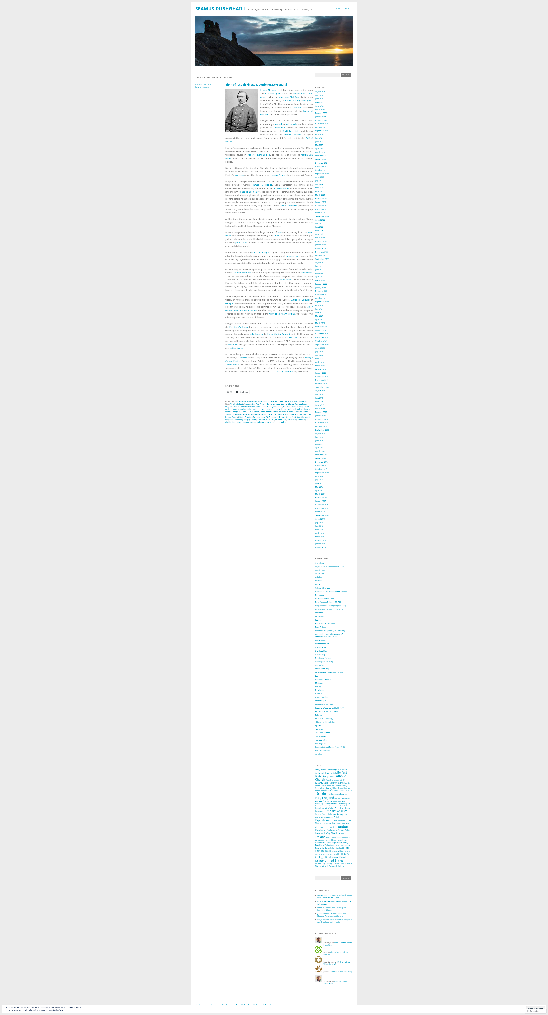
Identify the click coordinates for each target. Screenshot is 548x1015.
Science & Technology (324, 719)
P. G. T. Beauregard (260, 252)
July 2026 (319, 95)
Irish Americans (331, 806)
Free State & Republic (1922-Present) (330, 631)
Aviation (318, 577)
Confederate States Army (293, 407)
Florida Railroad (292, 134)
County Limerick (344, 788)
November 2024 (321, 166)
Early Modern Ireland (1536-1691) (329, 609)
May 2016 (319, 530)
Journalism (319, 665)
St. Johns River (283, 279)
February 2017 (321, 497)
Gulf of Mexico (253, 412)
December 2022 (321, 248)
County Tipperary (332, 790)
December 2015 (321, 547)
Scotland (339, 848)
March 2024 (320, 195)
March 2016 (320, 537)
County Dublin (328, 785)
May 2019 (319, 401)
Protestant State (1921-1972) (327, 711)
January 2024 (320, 202)
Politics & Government (324, 704)
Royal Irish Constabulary (340, 845)
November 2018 (321, 423)
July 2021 (319, 309)
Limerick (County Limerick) (325, 827)
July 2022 (319, 266)
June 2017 (319, 483)
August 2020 (320, 348)
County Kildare (331, 788)
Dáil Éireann (334, 794)
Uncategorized (321, 743)
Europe (337, 798)
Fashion (318, 620)
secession (239, 175)
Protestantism (339, 840)
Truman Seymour (242, 272)
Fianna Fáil (345, 798)
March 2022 (320, 280)
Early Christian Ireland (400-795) (328, 602)
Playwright (335, 837)
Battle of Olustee (287, 404)
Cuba (276, 235)
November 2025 (321, 124)
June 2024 (319, 184)
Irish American (240, 401)
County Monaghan (238, 409)
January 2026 (320, 117)
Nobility (318, 694)
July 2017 (319, 480)
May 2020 (319, 359)
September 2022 (322, 259)
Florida (297, 107)
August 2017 (320, 476)
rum (279, 232)
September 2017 (322, 473)
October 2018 (321, 426)
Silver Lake (292, 337)
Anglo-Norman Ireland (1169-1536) (329, 566)
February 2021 (321, 327)
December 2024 (321, 163)
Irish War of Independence (333, 822)
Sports (318, 726)
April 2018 (319, 448)
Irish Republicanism (327, 819)
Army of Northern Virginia (282, 314)
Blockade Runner (301, 404)
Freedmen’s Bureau (238, 327)
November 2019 (321, 380)
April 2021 (319, 319)
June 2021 (319, 312)
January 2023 (320, 245)
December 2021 (321, 291)
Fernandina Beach (273, 409)
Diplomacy (319, 595)
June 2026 (319, 99)
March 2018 (320, 451)
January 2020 (320, 373)
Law (317, 676)
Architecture (320, 570)
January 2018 (320, 458)
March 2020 (320, 366)
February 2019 (321, 412)
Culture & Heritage (322, 588)
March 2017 (320, 494)
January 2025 (320, 159)
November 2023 (321, 209)
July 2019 (319, 394)
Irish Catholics (343, 806)
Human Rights (320, 640)
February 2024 (321, 198)
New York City (322, 833)
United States (334, 860)
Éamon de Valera (336, 866)
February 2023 (321, 241)
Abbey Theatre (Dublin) (324, 770)
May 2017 (319, 487)
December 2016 (321, 505)
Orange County (259, 417)
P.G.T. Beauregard (273, 417)
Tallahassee (306, 272)
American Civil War (289, 97)
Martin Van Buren (304, 414)
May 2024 (319, 188)
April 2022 (319, 277)
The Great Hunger (322, 733)
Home (338, 8)
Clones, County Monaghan (298, 100)
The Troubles (320, 736)
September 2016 (322, 515)
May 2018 (319, 444)
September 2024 (322, 174)
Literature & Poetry (323, 679)
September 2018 (322, 430)
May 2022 (319, 273)
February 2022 (321, 284)
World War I (346, 863)
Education (319, 613)
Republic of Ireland (323, 845)
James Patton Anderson (245, 310)
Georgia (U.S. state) (239, 412)
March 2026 (320, 109)
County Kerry (320, 788)
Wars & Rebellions (301, 401)
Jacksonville (291, 124)
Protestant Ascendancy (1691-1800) (329, 708)
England (328, 798)
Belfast (342, 772)
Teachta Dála (337, 851)
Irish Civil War (322, 808)
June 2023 (319, 227)
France (326, 801)
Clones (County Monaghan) (271, 407)
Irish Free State (321, 651)
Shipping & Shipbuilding (325, 722)
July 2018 (319, 437)
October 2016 (321, 512)
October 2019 (321, 384)
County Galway (341, 786)
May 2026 (319, 102)
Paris (328, 837)
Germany (333, 801)
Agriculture (319, 563)
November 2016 (321, 508)
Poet (341, 837)
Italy (339, 823)
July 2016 (319, 522)
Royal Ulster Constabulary (325, 848)
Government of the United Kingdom (337, 804)
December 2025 (321, 120)
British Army (322, 776)
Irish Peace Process (323, 658)
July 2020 (319, 352)
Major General (290, 414)
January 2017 (320, 501)
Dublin (321, 793)
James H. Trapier (262, 185)
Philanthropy (320, 701)
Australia (334, 773)
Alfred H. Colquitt (300, 300)
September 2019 (322, 387)
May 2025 (319, 145)
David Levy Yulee (291, 131)
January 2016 (320, 544)
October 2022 (321, 255)
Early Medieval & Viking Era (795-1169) (330, 606)
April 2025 (319, 149)
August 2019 (320, 391)
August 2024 (320, 177)
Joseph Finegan (268, 90)
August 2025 (320, 134)
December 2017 (321, 462)
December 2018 (321, 419)
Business (318, 581)
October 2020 (321, 341)
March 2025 (320, 152)
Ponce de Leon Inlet (249, 192)
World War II (321, 866)
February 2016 (321, 540)
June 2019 (319, 398)
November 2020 (321, 337)
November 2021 (321, 295)
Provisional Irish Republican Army (331, 842)
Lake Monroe (256, 334)
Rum (231, 420)
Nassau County (278, 175)
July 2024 (319, 181)
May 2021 (319, 316)
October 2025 (321, 127)
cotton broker (237, 348)
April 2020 (319, 362)
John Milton (241, 242)
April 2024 (319, 191)
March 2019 (320, 408)
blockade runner (281, 188)
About (348, 8)
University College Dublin (327, 863)
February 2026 (321, 113)
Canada (331, 777)
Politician (346, 837)
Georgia (229, 303)
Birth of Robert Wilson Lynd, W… (337, 963)
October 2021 (321, 298)
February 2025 (321, 156)
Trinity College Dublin (332, 855)
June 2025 (319, 141)
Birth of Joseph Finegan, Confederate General (256, 84)
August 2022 (320, 263)
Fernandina (279, 127)
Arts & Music (320, 574)
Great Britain (320, 806)
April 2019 (319, 405)
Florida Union (232, 365)
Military (261, 401)
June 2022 (319, 270)
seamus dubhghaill (220, 9)
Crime (317, 584)
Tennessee (243, 357)
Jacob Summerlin (289, 205)
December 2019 (321, 376)
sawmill (278, 124)
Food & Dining (321, 627)
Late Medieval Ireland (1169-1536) (329, 672)
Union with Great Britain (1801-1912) (278, 401)
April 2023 (319, 234)
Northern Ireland (322, 697)
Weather (318, 754)
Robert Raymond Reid (259, 155)
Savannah (232, 344)
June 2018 (319, 441)
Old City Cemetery (284, 371)
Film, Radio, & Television (325, 623)
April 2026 (319, 106)
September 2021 (322, 302)
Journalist (345, 823)
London (342, 827)
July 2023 (319, 223)
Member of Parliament (326, 830)
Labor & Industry (322, 669)
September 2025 (322, 131)
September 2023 (322, 216)
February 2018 (321, 455)
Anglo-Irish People (340, 770)
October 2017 (321, 469)
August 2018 (320, 433)
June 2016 (319, 526)
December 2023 (321, 206)
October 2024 (321, 170)
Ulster (336, 857)
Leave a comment (202, 87)
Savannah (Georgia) (242, 420)
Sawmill (253, 420)
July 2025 (319, 138)
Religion (318, 715)
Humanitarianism (322, 644)
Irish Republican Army (324, 662)
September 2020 (322, 344)
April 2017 (319, 490)
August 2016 (320, 519)
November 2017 (321, 465)
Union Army (292, 256)
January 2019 (320, 416)
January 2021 (320, 330)
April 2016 (319, 533)
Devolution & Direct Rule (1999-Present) (331, 591)
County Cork (336, 782)
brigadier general (274, 93)
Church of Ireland (332, 780)
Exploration (320, 616)
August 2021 (320, 305)
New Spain (319, 690)
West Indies (271, 422)
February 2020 (321, 369)
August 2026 (320, 92)
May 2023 (319, 230)
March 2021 (320, 323)
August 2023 (320, 220)
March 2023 (320, 238)
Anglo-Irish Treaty (322, 773)
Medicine (319, 683)
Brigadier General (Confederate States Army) (242, 407)
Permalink (282, 422)
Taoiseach (326, 851)
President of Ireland (323, 840)
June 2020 (319, 355)
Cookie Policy (58, 1010)
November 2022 (321, 252)
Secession (261, 420)
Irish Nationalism (336, 811)
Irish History (252, 401)
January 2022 (320, 287)
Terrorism (319, 729)
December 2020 (321, 334)
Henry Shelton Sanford (278, 334)
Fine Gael (318, 801)
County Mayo (320, 790)
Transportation (321, 740)
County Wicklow (346, 790)
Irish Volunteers (340, 821)
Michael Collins (344, 830)
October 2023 (321, 213)
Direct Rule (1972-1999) (324, 598)
